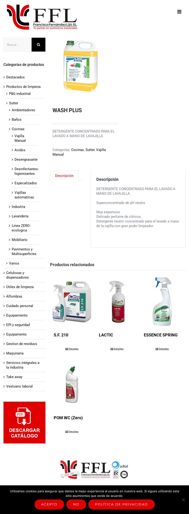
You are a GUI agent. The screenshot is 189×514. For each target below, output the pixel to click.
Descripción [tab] (64, 176)
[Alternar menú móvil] (179, 11)
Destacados (15, 77)
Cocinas (77, 150)
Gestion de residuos (21, 344)
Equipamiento (17, 315)
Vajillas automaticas (24, 195)
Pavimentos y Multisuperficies (24, 251)
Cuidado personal (19, 306)
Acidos (20, 150)
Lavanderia (20, 216)
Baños (16, 119)
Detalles (73, 349)
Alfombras (14, 296)
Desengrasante (26, 159)
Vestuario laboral (19, 386)
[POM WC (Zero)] (72, 384)
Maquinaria (15, 353)
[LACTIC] (117, 301)
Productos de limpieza (23, 87)
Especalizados (26, 183)
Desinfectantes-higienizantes (27, 171)
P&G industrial (20, 94)
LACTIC (106, 334)
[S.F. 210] (72, 301)
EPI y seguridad (18, 325)
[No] (183, 499)
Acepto (49, 504)
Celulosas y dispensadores (17, 275)
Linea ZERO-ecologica (21, 228)
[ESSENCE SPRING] (162, 301)
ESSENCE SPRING (160, 334)
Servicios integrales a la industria (22, 365)
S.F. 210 (61, 334)
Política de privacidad (121, 504)
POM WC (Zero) (68, 417)
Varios (14, 263)
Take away (14, 377)
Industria (18, 207)
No (76, 504)
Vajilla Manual (20, 138)
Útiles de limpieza (20, 287)
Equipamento (16, 334)
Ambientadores (23, 110)
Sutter (90, 150)
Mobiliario (19, 240)
